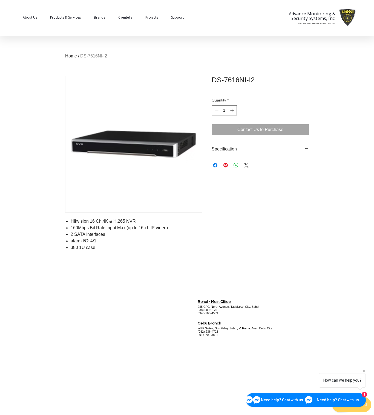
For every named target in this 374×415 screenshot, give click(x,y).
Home (71, 56)
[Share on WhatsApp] (236, 165)
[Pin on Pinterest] (225, 165)
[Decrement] (215, 110)
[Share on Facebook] (215, 165)
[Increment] (232, 110)
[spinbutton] (224, 110)
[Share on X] (246, 165)
